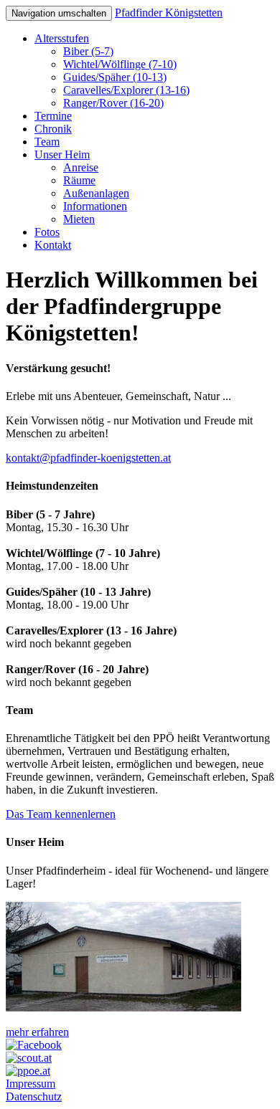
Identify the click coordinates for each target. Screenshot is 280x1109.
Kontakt (52, 245)
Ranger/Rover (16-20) (113, 103)
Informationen (95, 206)
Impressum (30, 1083)
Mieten (79, 219)
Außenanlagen (96, 193)
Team (47, 141)
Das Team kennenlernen (61, 814)
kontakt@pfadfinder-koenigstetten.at (88, 458)
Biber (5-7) (88, 51)
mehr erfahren (37, 1032)
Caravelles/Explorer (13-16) (126, 90)
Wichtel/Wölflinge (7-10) (120, 64)
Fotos (47, 232)
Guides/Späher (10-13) (115, 77)
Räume (79, 180)
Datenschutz (34, 1096)
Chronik (53, 129)
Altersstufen (61, 38)
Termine (53, 116)
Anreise (80, 167)
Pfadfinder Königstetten (169, 12)
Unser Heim (62, 154)
